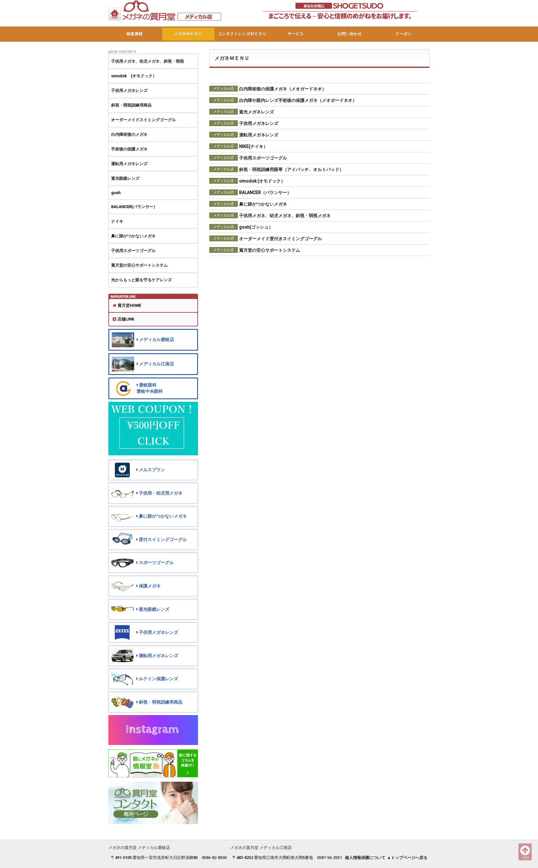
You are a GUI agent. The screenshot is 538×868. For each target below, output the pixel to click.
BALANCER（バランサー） (265, 192)
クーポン (403, 33)
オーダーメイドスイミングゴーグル (143, 119)
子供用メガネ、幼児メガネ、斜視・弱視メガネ (285, 215)
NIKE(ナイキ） (253, 146)
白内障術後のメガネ (129, 134)
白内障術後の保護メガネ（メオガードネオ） (282, 88)
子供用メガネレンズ (129, 90)
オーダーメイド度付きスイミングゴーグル (280, 238)
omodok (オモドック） (134, 76)
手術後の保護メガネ (129, 149)
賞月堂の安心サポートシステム (139, 265)
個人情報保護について (365, 857)
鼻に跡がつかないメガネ (133, 236)
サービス (296, 33)
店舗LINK (125, 319)
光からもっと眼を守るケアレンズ (141, 279)
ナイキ (117, 221)
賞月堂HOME (129, 305)
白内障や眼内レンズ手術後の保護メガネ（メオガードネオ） (298, 100)
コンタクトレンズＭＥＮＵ (242, 33)
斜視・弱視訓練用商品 (131, 105)
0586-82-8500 (214, 857)
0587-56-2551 (329, 857)
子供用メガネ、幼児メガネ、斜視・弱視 (147, 61)
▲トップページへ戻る (407, 857)
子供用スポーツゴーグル (133, 250)
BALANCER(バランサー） (134, 206)
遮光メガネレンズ (256, 111)
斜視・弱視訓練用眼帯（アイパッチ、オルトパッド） (291, 169)
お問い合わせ (349, 33)
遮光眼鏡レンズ (125, 178)
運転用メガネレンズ (129, 163)
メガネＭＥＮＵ (188, 33)
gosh (115, 192)
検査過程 (134, 33)
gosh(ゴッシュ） (256, 227)
